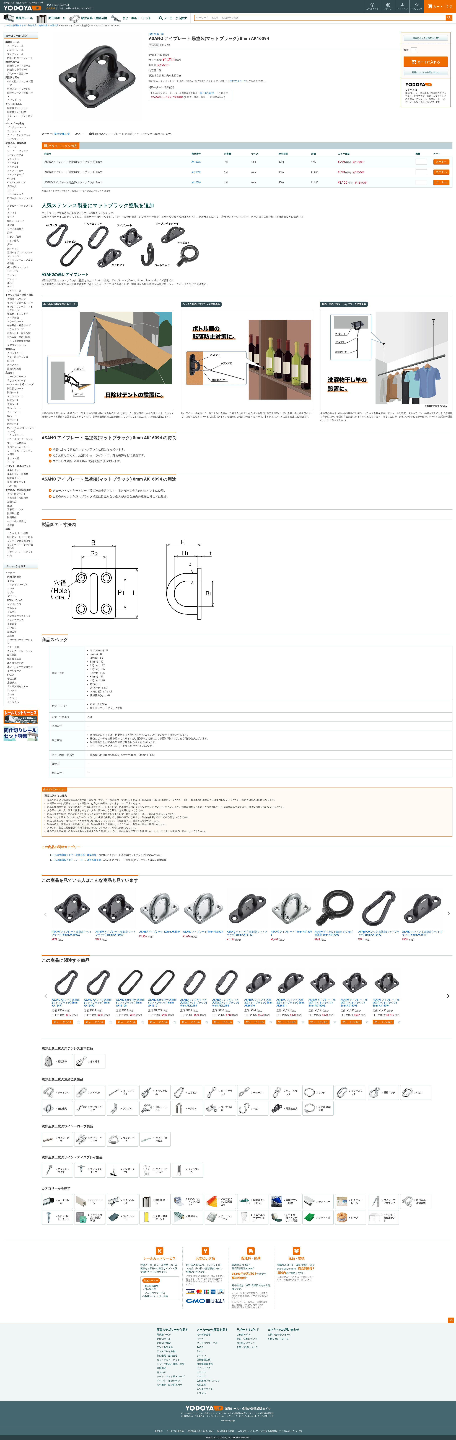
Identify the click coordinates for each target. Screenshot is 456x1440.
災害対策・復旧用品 (17, 497)
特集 (8, 529)
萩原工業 (12, 631)
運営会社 (158, 1431)
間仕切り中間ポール (17, 69)
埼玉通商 (12, 655)
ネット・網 (13, 458)
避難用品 (12, 501)
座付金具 (54, 25)
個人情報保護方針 (225, 1431)
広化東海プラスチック (18, 616)
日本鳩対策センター (17, 686)
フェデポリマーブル (17, 584)
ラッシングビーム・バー (20, 302)
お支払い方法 (205, 1258)
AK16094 (196, 182)
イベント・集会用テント (18, 466)
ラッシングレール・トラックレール (20, 308)
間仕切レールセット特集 (20, 537)
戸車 (9, 244)
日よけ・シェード (16, 380)
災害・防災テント (16, 482)
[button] (46, 996)
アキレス (12, 608)
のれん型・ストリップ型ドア (20, 83)
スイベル (12, 213)
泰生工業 (12, 678)
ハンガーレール (15, 50)
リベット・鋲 (14, 290)
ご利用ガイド (243, 1334)
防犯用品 (12, 517)
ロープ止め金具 (15, 228)
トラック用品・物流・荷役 (19, 294)
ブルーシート (14, 408)
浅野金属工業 (14, 659)
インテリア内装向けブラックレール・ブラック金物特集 (20, 544)
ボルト (10, 283)
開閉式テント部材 (16, 112)
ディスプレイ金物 (15, 123)
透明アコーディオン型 (18, 89)
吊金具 (10, 225)
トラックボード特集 (17, 533)
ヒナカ (10, 580)
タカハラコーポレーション (20, 641)
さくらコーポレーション (20, 651)
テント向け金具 (14, 104)
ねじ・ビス (13, 271)
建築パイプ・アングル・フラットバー (20, 254)
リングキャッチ (15, 194)
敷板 (9, 505)
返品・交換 (297, 1258)
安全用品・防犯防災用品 (18, 490)
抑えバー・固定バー (17, 73)
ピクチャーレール (16, 127)
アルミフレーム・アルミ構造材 (20, 261)
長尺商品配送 (207, 93)
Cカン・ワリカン (16, 182)
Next (448, 913)
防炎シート (13, 392)
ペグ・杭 (12, 486)
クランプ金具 (14, 236)
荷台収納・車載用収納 (18, 337)
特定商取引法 (200, 1431)
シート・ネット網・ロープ (19, 384)
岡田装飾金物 (14, 576)
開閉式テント (14, 478)
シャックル (13, 159)
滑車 (9, 232)
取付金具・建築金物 (94, 18)
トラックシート (15, 321)
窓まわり (10, 372)
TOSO (10, 588)
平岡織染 (12, 624)
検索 (449, 18)
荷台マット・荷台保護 (18, 333)
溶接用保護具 (14, 368)
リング (10, 190)
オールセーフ (14, 670)
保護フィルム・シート (18, 447)
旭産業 (10, 635)
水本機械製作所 (15, 662)
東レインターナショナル (20, 666)
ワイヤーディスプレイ (18, 135)
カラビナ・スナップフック (20, 207)
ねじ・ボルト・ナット (137, 18)
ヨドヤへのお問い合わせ (283, 1329)
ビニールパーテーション (20, 439)
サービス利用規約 (175, 1431)
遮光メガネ (13, 364)
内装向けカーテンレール (20, 58)
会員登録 (50, 8)
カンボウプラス (15, 620)
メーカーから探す (175, 18)
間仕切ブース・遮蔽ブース (20, 94)
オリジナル (13, 702)
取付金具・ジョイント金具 (20, 200)
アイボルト (13, 162)
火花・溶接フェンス (17, 357)
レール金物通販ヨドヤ (15, 25)
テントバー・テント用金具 (20, 118)
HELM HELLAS (14, 600)
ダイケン (12, 596)
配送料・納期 (251, 1258)
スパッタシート (15, 353)
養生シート (13, 420)
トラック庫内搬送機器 (18, 341)
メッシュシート (15, 396)
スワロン (12, 628)
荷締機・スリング (16, 298)
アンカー (12, 279)
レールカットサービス (160, 1258)
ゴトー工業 (13, 647)
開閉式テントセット (17, 108)
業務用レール (24, 18)
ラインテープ (14, 100)
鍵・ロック (13, 248)
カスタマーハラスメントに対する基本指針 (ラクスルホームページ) (270, 1431)
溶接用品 (10, 349)
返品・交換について (247, 1347)
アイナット (13, 166)
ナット (10, 287)
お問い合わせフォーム (279, 1334)
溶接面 (10, 361)
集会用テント (14, 470)
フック (10, 217)
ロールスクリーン (16, 376)
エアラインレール (16, 345)
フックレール (14, 131)
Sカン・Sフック (15, 221)
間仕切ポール (57, 18)
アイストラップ (15, 174)
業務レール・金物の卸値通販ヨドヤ (248, 1408)
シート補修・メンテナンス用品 (20, 453)
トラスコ (12, 698)
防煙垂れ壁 (13, 513)
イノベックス (14, 604)
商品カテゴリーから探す (172, 1329)
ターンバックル (15, 154)
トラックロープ (15, 329)
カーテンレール (15, 46)
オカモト (12, 612)
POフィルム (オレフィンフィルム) (21, 429)
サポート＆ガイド (248, 1329)
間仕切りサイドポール (18, 65)
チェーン (12, 147)
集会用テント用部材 (17, 474)
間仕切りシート (15, 388)
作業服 (10, 525)
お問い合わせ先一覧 (278, 1339)
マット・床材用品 (16, 443)
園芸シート (13, 423)
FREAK (10, 674)
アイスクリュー (15, 170)
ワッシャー (13, 275)
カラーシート (14, 412)
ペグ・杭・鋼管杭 (16, 521)
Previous (45, 914)
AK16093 (196, 172)
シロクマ (12, 690)
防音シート (13, 400)
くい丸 (10, 694)
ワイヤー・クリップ (17, 151)
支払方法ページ (238, 81)
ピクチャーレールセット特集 (20, 554)
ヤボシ (10, 592)
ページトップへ (451, 1320)
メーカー (10, 572)
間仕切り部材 (12, 77)
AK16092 (196, 161)
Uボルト (11, 178)
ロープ (10, 462)
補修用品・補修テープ (18, 325)
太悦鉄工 (12, 682)
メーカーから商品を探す (212, 1329)
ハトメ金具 (13, 240)
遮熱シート (13, 404)
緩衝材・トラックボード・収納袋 (18, 316)
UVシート (12, 416)
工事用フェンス (15, 509)
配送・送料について (247, 1339)
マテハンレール (15, 54)
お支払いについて (246, 1343)
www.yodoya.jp (228, 1421)
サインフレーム (15, 139)
